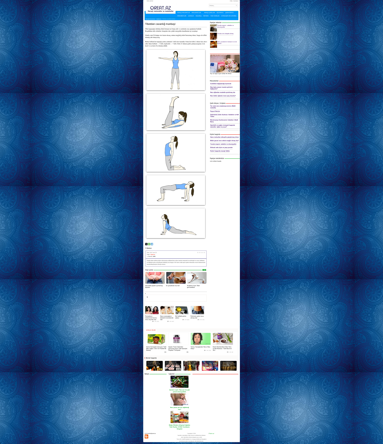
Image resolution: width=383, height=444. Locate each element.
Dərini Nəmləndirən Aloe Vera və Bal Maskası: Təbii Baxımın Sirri (222, 348)
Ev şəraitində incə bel (173, 285)
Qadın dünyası (229, 12)
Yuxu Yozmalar (214, 16)
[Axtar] (236, 5)
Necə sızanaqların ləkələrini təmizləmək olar (166, 317)
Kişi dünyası (220, 12)
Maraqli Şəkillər (209, 12)
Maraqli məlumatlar (183, 12)
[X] (146, 244)
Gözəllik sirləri (151, 330)
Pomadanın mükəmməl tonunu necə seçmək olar (151, 317)
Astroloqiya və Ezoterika (228, 16)
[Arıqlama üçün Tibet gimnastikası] (197, 278)
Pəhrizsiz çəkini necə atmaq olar (197, 317)
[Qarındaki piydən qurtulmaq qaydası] (155, 278)
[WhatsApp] (149, 244)
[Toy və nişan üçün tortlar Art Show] (225, 64)
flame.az (211, 433)
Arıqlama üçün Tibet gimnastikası (193, 286)
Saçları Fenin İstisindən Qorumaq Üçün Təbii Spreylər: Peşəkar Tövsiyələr (178, 348)
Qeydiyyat (235, 0)
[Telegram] (152, 244)
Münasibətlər (181, 16)
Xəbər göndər (150, 0)
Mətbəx (206, 16)
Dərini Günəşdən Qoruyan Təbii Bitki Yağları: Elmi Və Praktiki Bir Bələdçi (156, 348)
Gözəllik (191, 16)
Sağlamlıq (198, 16)
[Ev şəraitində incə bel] (176, 278)
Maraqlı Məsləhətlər (150, 18)
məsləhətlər (196, 12)
